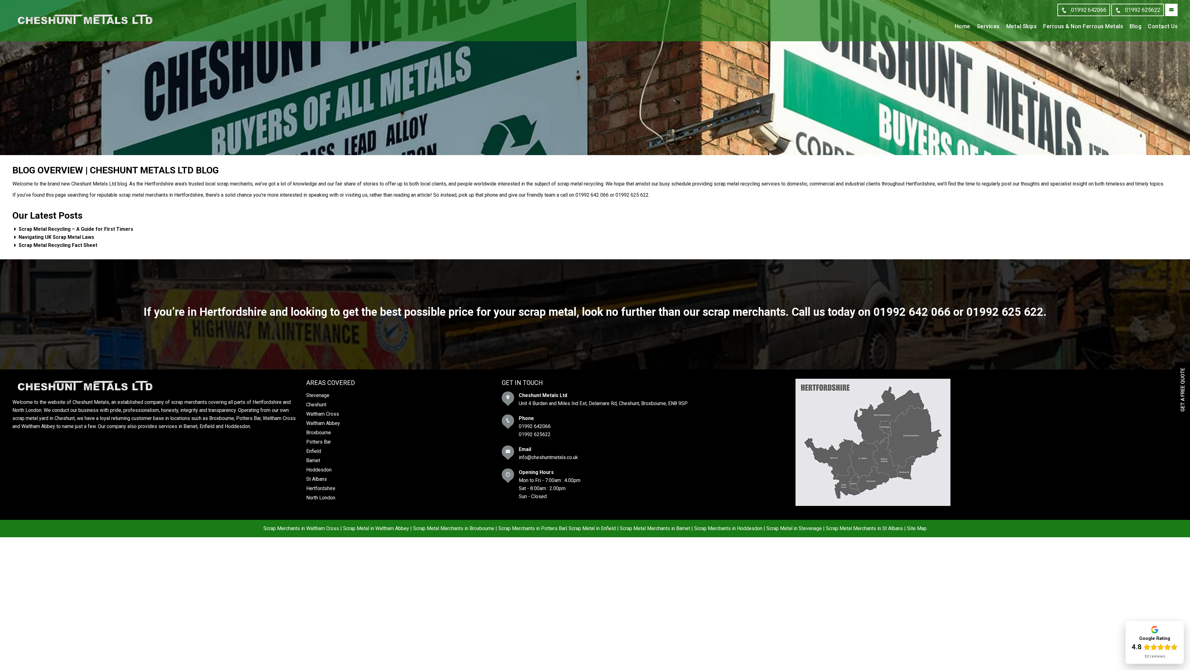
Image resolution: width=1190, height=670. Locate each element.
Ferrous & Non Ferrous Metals (1083, 26)
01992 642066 (535, 426)
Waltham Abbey (323, 423)
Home (962, 26)
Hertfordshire (320, 488)
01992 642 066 (911, 312)
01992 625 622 (1004, 312)
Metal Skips (1021, 26)
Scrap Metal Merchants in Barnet (655, 528)
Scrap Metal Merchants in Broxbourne (453, 528)
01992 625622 (535, 434)
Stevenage (317, 395)
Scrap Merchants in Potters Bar (532, 528)
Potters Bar (318, 442)
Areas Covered (330, 382)
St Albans (316, 479)
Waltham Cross (322, 414)
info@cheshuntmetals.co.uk (548, 457)
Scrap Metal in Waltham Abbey (376, 528)
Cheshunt (316, 405)
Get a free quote (1183, 390)
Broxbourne (318, 433)
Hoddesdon (319, 470)
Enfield (313, 451)
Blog (1135, 26)
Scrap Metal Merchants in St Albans (864, 528)
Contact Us (1163, 26)
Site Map (917, 528)
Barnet (313, 460)
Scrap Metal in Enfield (592, 528)
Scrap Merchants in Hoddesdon (728, 528)
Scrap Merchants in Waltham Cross (301, 528)
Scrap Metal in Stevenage (794, 528)
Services (988, 26)
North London (320, 498)
